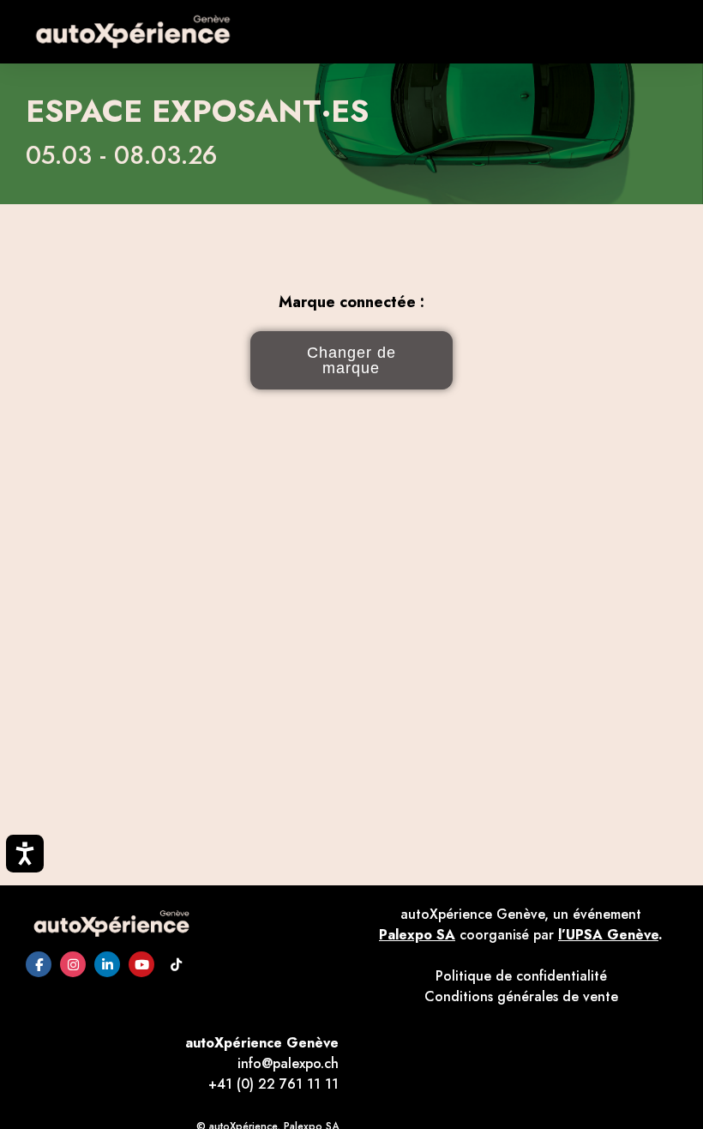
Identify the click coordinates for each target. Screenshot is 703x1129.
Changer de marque (351, 360)
